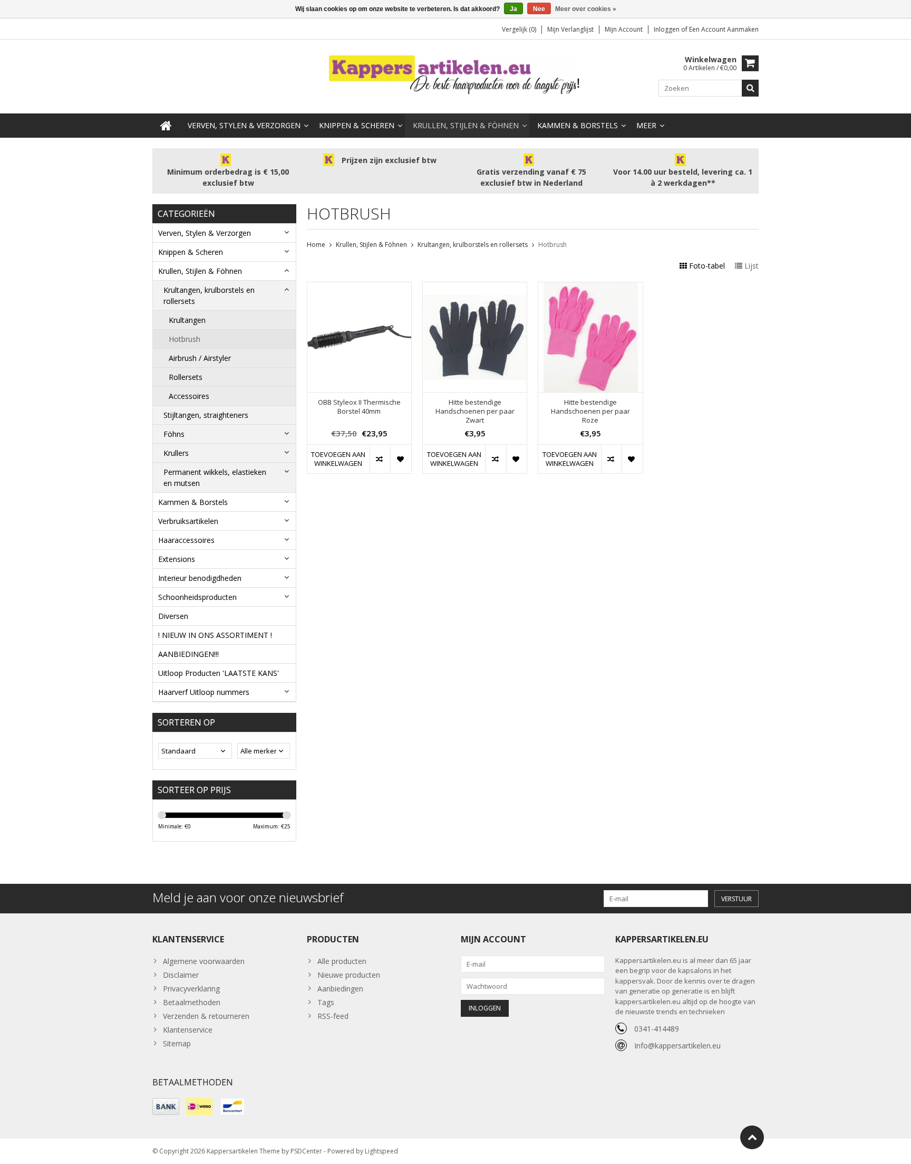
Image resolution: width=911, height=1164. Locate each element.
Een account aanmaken (724, 29)
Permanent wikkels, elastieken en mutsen (214, 477)
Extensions (176, 559)
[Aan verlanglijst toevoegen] (400, 459)
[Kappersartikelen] (455, 76)
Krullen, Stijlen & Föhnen (466, 125)
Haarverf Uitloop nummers (203, 692)
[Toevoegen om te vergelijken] (380, 459)
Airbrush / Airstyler (200, 358)
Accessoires (189, 396)
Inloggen (667, 29)
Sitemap (177, 1043)
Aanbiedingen (340, 989)
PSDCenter (306, 1151)
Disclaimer (181, 975)
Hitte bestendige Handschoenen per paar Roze (590, 411)
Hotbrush (184, 339)
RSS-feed (332, 1016)
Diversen (173, 616)
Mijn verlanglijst (570, 29)
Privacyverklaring (191, 989)
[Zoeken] (750, 88)
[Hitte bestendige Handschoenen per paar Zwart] (475, 288)
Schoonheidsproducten (197, 597)
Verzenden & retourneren (206, 1016)
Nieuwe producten (348, 975)
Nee (539, 9)
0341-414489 (656, 1029)
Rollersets (185, 377)
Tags (325, 1002)
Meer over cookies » (585, 9)
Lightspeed (381, 1151)
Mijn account (624, 29)
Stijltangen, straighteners (205, 415)
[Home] (166, 125)
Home (316, 244)
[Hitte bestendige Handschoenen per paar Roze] (590, 288)
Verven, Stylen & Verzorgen (244, 125)
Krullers (176, 453)
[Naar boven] (752, 1137)
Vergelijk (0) (519, 29)
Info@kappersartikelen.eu (677, 1046)
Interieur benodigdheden (199, 578)
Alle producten (341, 961)
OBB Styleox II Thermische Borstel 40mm (359, 407)
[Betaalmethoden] (165, 1106)
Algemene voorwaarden (204, 961)
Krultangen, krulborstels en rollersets (209, 295)
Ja (513, 9)
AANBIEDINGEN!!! (188, 654)
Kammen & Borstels (577, 125)
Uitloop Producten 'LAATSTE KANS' (218, 673)
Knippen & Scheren (356, 125)
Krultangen (187, 320)
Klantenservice (187, 1030)
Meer (646, 125)
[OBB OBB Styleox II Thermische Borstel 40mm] (359, 288)
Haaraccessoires (186, 540)
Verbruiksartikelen (188, 521)
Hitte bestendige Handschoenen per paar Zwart (475, 411)
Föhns (174, 434)
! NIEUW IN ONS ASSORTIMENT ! (215, 635)
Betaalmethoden (191, 1002)
